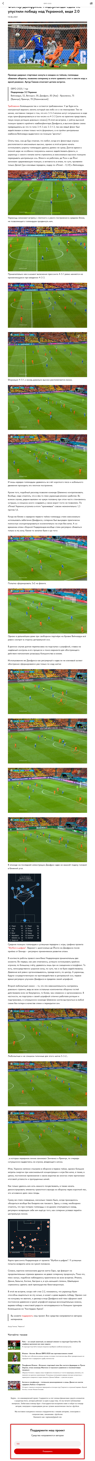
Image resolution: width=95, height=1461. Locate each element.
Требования (14, 106)
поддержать (27, 1315)
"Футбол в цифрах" (17, 948)
